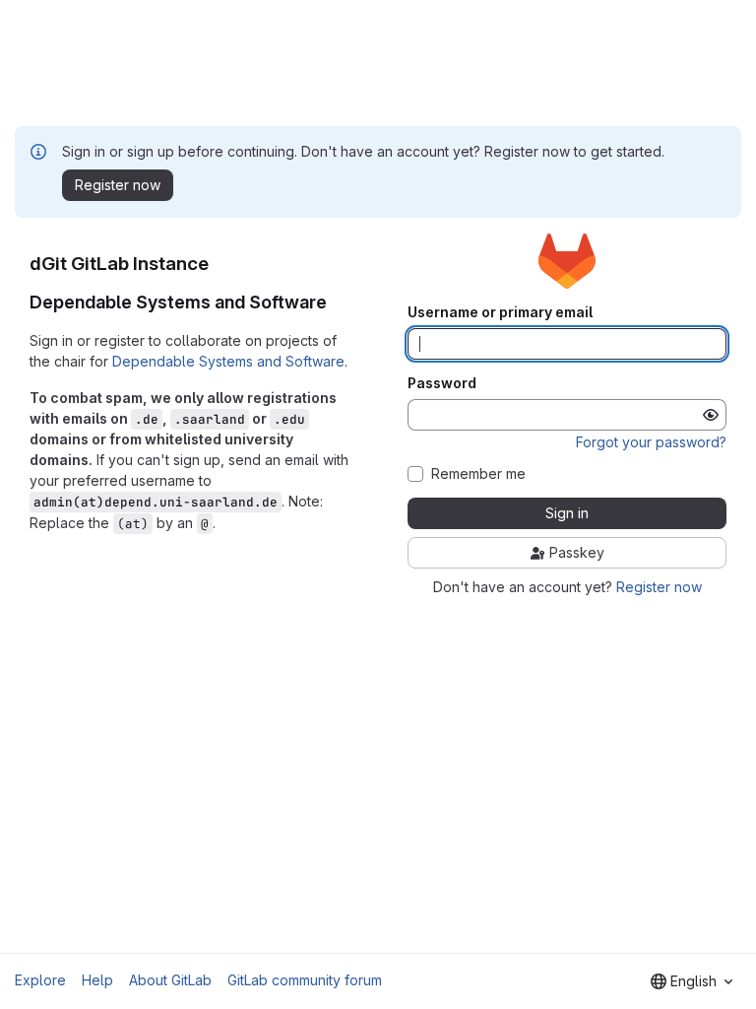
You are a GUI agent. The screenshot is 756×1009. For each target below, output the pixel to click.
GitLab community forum (304, 980)
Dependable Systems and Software (228, 361)
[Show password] (710, 415)
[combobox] (691, 981)
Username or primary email (500, 312)
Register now (659, 586)
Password (442, 383)
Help (97, 980)
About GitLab (170, 980)
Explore (40, 980)
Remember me (478, 474)
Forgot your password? (651, 442)
